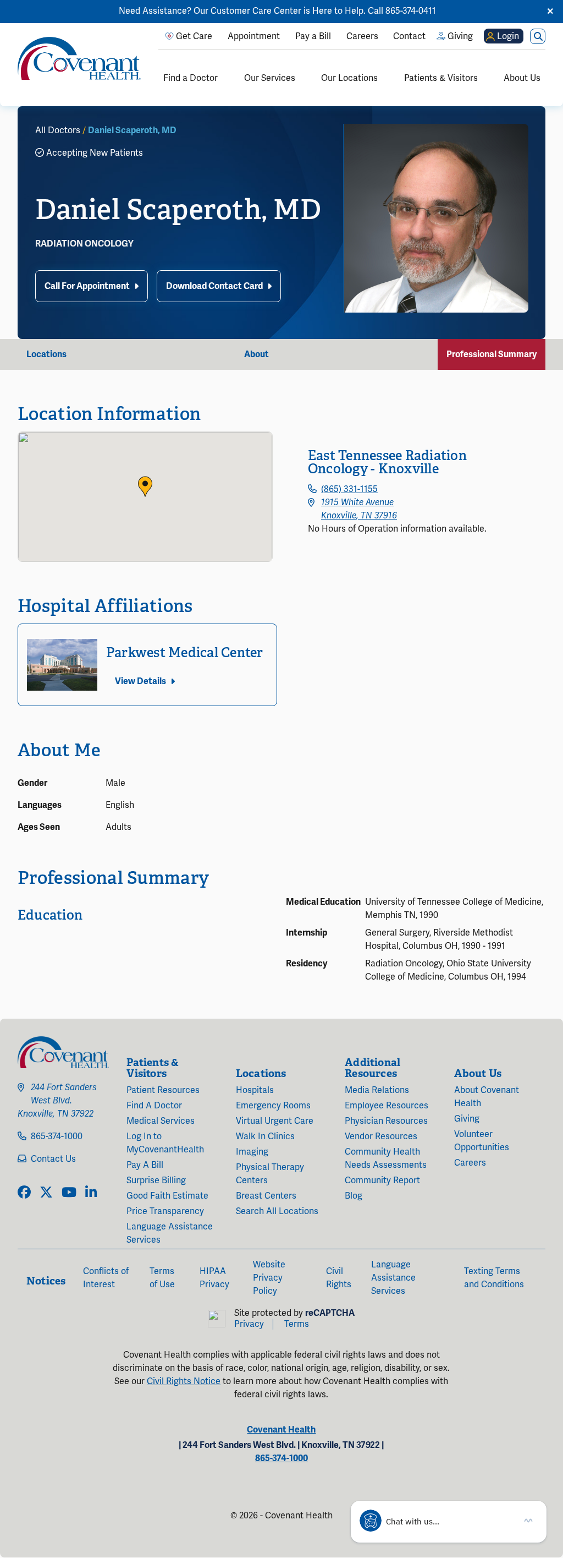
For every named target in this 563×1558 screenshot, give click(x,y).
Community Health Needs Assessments (386, 1158)
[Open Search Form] (537, 36)
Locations (46, 354)
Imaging (252, 1151)
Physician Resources (386, 1121)
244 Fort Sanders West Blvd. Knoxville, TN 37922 (57, 1100)
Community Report (382, 1180)
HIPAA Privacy (214, 1278)
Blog (353, 1195)
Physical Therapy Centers (270, 1174)
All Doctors (57, 130)
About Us (522, 78)
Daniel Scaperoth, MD (132, 130)
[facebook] (24, 1193)
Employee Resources (386, 1105)
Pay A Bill (144, 1165)
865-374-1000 (56, 1136)
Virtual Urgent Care (274, 1121)
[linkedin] (91, 1193)
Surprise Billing (156, 1180)
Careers (470, 1162)
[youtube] (69, 1193)
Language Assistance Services (169, 1233)
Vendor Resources (381, 1136)
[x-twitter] (46, 1193)
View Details (140, 681)
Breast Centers (266, 1195)
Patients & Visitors (441, 78)
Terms (296, 1324)
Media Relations (377, 1090)
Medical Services (160, 1121)
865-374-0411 (410, 11)
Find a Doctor (190, 78)
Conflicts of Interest (106, 1278)
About (256, 354)
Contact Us (53, 1159)
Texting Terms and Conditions (494, 1278)
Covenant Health (281, 1429)
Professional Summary (491, 354)
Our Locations (349, 78)
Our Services (269, 78)
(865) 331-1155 (349, 489)
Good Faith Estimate (167, 1195)
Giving (466, 1118)
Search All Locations (277, 1211)
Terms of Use (162, 1278)
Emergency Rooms (273, 1105)
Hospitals (255, 1090)
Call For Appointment (87, 286)
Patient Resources (163, 1090)
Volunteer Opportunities (481, 1141)
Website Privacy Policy (269, 1278)
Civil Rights (338, 1278)
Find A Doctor (154, 1105)
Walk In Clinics (265, 1136)
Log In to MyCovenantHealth (165, 1143)
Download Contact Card (214, 286)
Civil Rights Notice (183, 1381)
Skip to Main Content (9, 9)
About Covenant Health (486, 1097)
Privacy (249, 1324)
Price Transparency (165, 1211)
